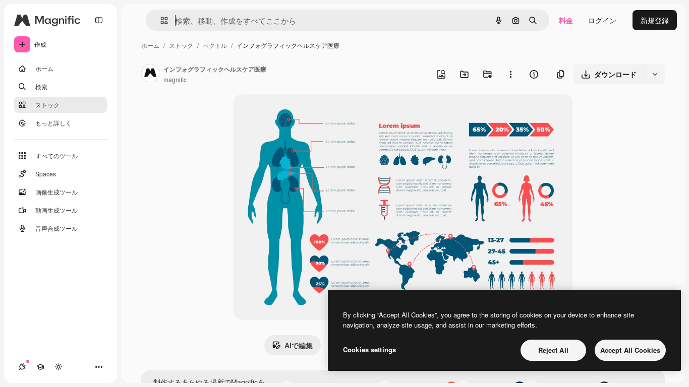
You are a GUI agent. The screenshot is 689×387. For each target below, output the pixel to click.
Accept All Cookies (630, 350)
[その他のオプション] (510, 74)
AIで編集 (298, 345)
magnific (175, 79)
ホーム (150, 45)
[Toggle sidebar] (99, 20)
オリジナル (303, 113)
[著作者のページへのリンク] (150, 74)
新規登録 (655, 20)
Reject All (553, 350)
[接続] (22, 367)
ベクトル (215, 45)
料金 (566, 20)
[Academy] (40, 367)
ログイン (602, 20)
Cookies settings (369, 349)
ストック (181, 45)
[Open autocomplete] (160, 20)
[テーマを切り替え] (58, 367)
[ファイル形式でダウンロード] (655, 74)
